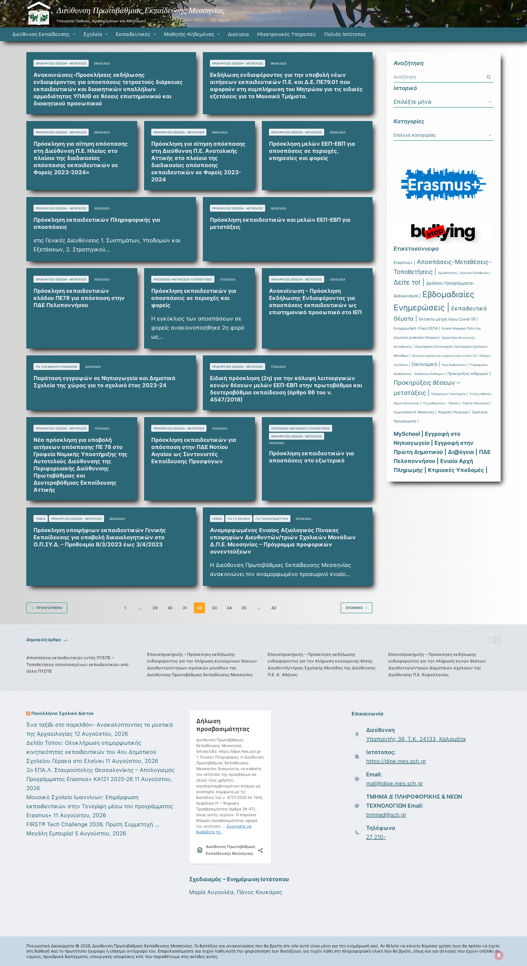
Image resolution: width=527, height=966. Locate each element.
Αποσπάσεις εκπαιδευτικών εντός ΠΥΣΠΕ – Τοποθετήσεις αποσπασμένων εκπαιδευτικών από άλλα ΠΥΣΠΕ (77, 664)
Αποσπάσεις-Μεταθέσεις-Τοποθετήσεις (182, 279)
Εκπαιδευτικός (133, 34)
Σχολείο (92, 34)
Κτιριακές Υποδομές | (457, 470)
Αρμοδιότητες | (448, 273)
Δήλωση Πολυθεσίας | (475, 273)
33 (214, 607)
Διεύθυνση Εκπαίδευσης (41, 34)
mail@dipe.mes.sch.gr (394, 783)
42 (273, 607)
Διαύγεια (238, 34)
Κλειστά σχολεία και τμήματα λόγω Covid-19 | (445, 356)
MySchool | (408, 434)
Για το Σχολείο (239, 518)
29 (155, 607)
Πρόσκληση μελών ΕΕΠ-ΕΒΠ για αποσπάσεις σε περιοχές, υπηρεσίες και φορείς (312, 151)
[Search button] (488, 77)
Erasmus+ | (404, 262)
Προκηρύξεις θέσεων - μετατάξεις (61, 63)
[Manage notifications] (499, 955)
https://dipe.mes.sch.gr (396, 761)
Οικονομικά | (425, 364)
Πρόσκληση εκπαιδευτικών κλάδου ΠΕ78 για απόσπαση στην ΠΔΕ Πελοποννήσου (79, 298)
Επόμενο (354, 608)
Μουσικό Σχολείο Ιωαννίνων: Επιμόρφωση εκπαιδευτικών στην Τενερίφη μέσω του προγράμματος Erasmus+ (99, 806)
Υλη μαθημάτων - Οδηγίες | (442, 403)
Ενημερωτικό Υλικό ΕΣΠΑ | (417, 328)
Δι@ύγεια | (462, 452)
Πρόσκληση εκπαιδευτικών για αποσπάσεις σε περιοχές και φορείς (193, 298)
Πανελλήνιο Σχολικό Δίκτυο (62, 713)
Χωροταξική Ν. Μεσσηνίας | (415, 412)
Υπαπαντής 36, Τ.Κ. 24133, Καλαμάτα (416, 739)
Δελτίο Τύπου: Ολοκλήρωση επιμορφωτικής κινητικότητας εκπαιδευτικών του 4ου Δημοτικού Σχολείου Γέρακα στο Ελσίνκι (91, 752)
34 (229, 607)
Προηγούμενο (49, 608)
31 (185, 607)
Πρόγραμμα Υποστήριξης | (449, 394)
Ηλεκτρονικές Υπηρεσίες (286, 34)
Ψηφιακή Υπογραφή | (454, 412)
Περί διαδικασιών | (455, 365)
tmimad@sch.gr (386, 814)
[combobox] (438, 76)
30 (169, 607)
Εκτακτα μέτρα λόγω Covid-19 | (448, 319)
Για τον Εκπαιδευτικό (272, 518)
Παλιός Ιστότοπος (345, 34)
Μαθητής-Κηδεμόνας (189, 34)
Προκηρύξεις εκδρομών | (469, 373)
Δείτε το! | (409, 282)
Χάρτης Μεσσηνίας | (477, 403)
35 (244, 607)
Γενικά (41, 518)
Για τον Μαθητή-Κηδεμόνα (56, 366)
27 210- (376, 837)
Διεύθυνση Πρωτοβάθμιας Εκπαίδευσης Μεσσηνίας (141, 10)
